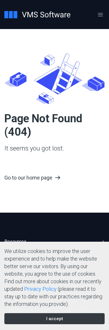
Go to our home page (28, 178)
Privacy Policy (40, 289)
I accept (54, 318)
